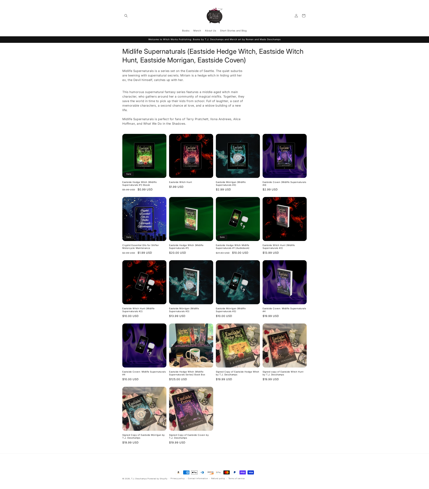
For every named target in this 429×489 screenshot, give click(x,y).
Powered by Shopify (157, 478)
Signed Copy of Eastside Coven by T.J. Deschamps (189, 436)
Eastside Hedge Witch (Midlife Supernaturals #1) (186, 246)
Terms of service (236, 478)
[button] (126, 15)
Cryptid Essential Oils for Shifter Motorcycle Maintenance (140, 246)
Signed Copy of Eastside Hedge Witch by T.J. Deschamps (237, 373)
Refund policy (218, 478)
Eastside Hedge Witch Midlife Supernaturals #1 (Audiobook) (233, 246)
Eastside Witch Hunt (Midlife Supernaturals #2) (279, 246)
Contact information (198, 478)
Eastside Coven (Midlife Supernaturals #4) (284, 183)
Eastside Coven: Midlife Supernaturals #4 (284, 310)
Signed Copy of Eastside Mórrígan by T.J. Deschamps (143, 436)
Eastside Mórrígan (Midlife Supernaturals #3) (231, 183)
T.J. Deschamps (139, 478)
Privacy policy (178, 478)
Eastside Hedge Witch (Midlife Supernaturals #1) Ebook (139, 183)
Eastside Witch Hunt (180, 182)
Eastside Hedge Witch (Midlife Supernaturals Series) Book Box (187, 373)
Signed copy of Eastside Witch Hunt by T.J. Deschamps (283, 373)
